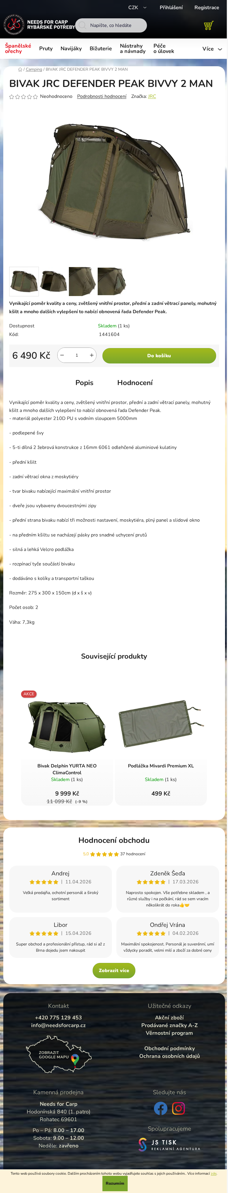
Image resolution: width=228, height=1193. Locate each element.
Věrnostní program (169, 1033)
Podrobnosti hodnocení (101, 96)
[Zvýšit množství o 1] (91, 355)
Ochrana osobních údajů (169, 1056)
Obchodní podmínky (169, 1048)
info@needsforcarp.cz (58, 1025)
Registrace (206, 7)
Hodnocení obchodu (114, 840)
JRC (152, 96)
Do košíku (159, 356)
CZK (134, 7)
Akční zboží (169, 1017)
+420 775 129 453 (58, 1017)
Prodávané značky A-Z (169, 1025)
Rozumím (115, 1183)
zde (213, 1173)
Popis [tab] (84, 382)
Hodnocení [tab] (135, 382)
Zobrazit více (114, 970)
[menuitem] (19, 49)
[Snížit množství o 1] (62, 355)
